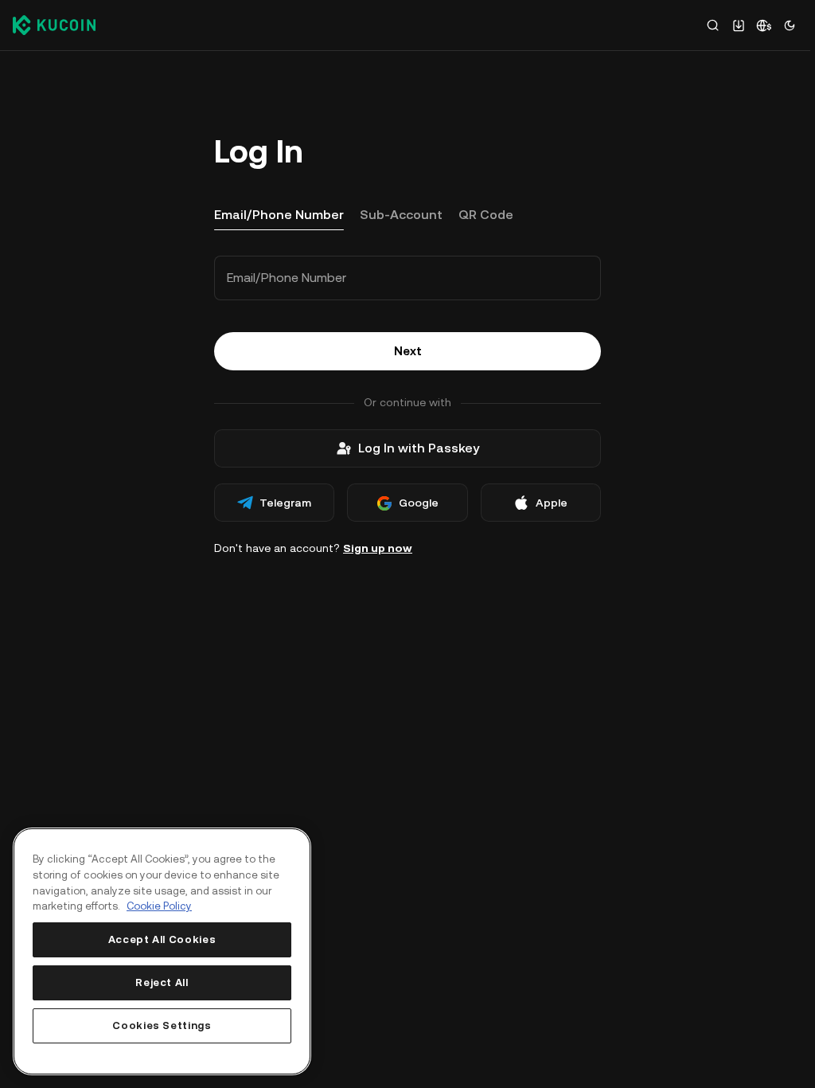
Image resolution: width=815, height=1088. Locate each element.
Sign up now (377, 548)
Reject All (162, 982)
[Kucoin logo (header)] (54, 24)
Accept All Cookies (162, 939)
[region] (162, 951)
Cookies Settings (162, 1025)
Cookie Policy (159, 906)
